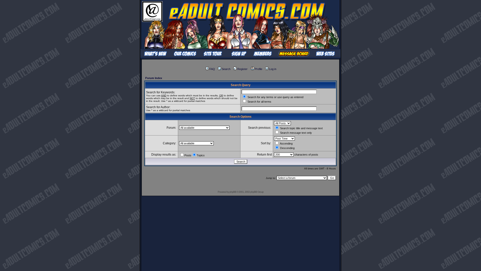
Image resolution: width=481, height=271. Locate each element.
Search (226, 69)
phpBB (232, 191)
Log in (272, 69)
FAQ (212, 69)
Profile (258, 69)
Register (242, 69)
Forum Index (153, 78)
